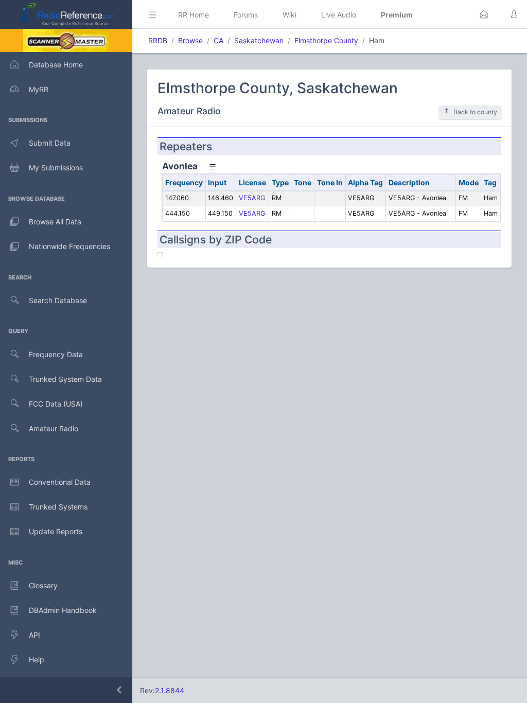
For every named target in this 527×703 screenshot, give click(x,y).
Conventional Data (60, 482)
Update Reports (55, 531)
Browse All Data (55, 221)
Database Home (56, 64)
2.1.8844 (169, 690)
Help (36, 659)
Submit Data (50, 142)
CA (218, 40)
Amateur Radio (53, 428)
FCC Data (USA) (56, 403)
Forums (246, 14)
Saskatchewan (259, 40)
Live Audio (338, 14)
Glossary (43, 585)
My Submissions (56, 167)
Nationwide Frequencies (69, 246)
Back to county (475, 112)
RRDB (157, 40)
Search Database (58, 300)
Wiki (289, 14)
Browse (190, 40)
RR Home (193, 14)
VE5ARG (252, 198)
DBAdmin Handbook (63, 610)
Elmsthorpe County (326, 40)
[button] (484, 14)
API (34, 634)
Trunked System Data (65, 379)
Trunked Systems (58, 506)
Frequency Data (56, 354)
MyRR (38, 89)
